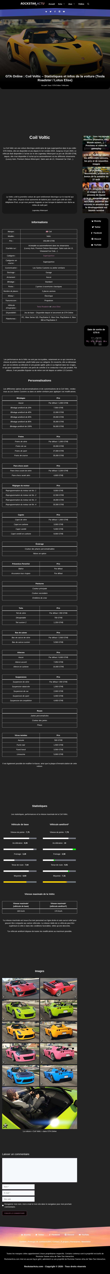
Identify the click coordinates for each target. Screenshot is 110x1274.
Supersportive (48, 256)
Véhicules (65, 85)
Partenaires (75, 1242)
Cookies (22, 1242)
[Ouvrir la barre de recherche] (88, 4)
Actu (60, 4)
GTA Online (57, 85)
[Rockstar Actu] (32, 4)
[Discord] (59, 11)
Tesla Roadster (43, 307)
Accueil (52, 4)
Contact (56, 1242)
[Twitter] (50, 11)
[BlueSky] (46, 11)
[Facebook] (55, 11)
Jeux (70, 4)
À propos (65, 1242)
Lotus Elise (56, 307)
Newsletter (86, 1242)
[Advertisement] (55, 106)
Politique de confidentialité (39, 1242)
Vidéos (81, 4)
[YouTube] (64, 11)
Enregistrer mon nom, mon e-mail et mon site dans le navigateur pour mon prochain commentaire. (38, 1205)
